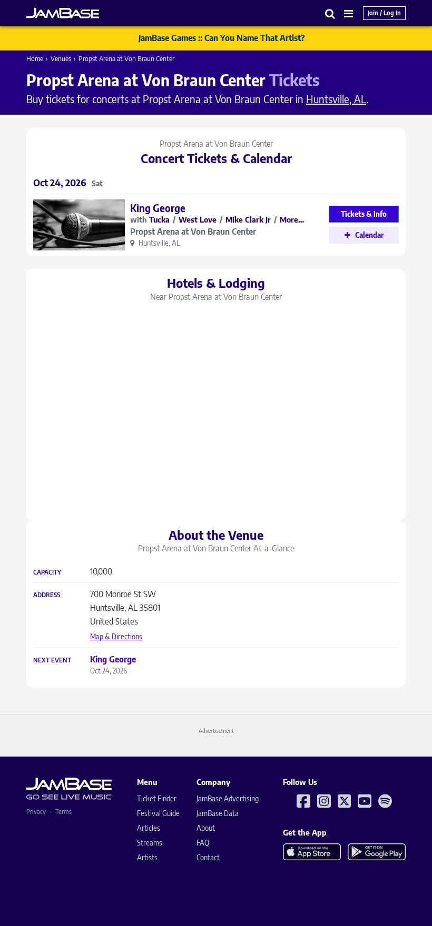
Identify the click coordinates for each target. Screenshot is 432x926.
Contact (208, 857)
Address (46, 595)
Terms (63, 812)
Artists (147, 857)
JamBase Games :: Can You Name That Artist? (222, 38)
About (206, 827)
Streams (149, 842)
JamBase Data (218, 813)
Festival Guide (158, 813)
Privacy (36, 812)
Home (34, 58)
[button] (330, 13)
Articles (148, 827)
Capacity (47, 572)
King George (157, 208)
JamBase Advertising (228, 798)
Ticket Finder (156, 798)
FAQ (203, 842)
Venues (61, 58)
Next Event (52, 660)
